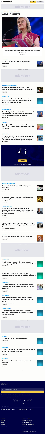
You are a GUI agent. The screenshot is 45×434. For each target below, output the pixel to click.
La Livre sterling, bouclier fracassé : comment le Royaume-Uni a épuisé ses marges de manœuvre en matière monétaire (18, 312)
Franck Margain (4, 353)
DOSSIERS (3, 418)
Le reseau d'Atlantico (22, 409)
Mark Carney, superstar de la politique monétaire (17, 236)
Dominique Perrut (5, 364)
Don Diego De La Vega (22, 52)
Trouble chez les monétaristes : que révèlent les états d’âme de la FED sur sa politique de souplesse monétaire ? (19, 225)
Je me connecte (40, 1)
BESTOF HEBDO (4, 426)
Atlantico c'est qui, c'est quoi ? (8, 409)
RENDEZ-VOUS (3, 420)
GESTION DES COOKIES (26, 422)
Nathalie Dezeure (5, 340)
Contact (32, 409)
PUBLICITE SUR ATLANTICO (27, 420)
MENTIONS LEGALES (26, 418)
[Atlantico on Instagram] (27, 400)
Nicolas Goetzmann (5, 128)
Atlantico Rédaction (5, 64)
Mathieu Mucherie (5, 91)
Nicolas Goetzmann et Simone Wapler (8, 228)
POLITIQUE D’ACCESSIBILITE (27, 426)
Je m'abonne (22, 160)
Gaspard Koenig (4, 215)
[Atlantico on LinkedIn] (24, 400)
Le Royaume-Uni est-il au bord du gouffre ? (15, 338)
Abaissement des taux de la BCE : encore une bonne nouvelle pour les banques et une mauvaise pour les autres (17, 299)
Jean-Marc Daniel (5, 289)
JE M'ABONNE (32, 1)
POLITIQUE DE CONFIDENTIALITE (28, 424)
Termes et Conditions (26, 394)
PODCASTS (3, 424)
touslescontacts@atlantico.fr (22, 403)
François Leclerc (5, 141)
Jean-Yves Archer (5, 117)
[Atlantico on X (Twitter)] (17, 400)
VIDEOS (2, 422)
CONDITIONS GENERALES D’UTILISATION (29, 431)
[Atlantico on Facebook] (21, 400)
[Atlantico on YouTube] (30, 400)
